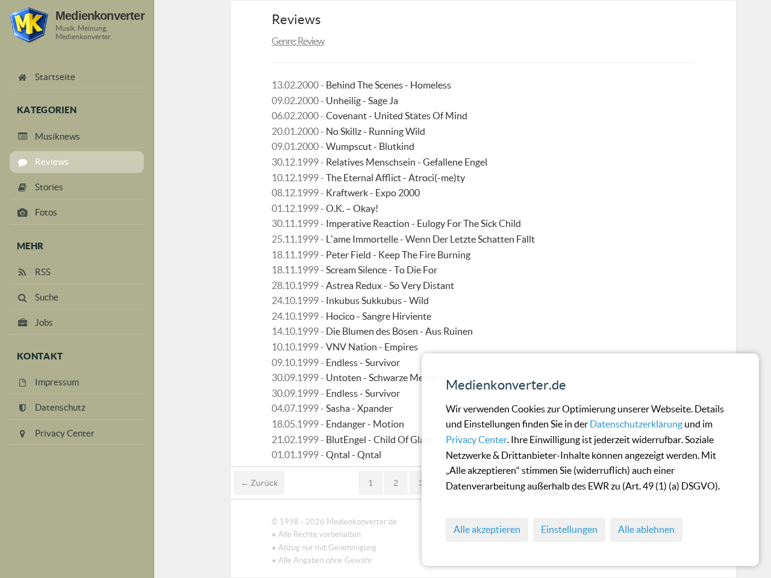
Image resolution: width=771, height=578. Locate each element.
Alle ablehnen (646, 529)
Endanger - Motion (365, 423)
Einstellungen (569, 529)
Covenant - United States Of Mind (396, 115)
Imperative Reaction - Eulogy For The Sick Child (423, 223)
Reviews (296, 19)
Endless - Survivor (363, 362)
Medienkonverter (100, 15)
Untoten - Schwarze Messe (381, 377)
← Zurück (259, 483)
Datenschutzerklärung (637, 423)
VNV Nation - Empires (372, 346)
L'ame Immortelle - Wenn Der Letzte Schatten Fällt (430, 239)
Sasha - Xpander (359, 408)
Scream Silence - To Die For (381, 269)
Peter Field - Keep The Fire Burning (398, 254)
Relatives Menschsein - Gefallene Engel (406, 162)
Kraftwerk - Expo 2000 (373, 192)
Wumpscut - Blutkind (370, 146)
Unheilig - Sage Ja (362, 100)
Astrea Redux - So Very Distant (390, 285)
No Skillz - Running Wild (375, 131)
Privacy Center (476, 439)
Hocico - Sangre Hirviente (378, 316)
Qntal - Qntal (353, 454)
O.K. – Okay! (352, 208)
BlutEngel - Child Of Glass (379, 439)
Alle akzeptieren (487, 529)
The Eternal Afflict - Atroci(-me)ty (395, 177)
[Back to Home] (29, 25)
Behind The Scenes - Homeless (388, 84)
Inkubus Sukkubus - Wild (377, 300)
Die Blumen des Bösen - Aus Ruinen (399, 331)
